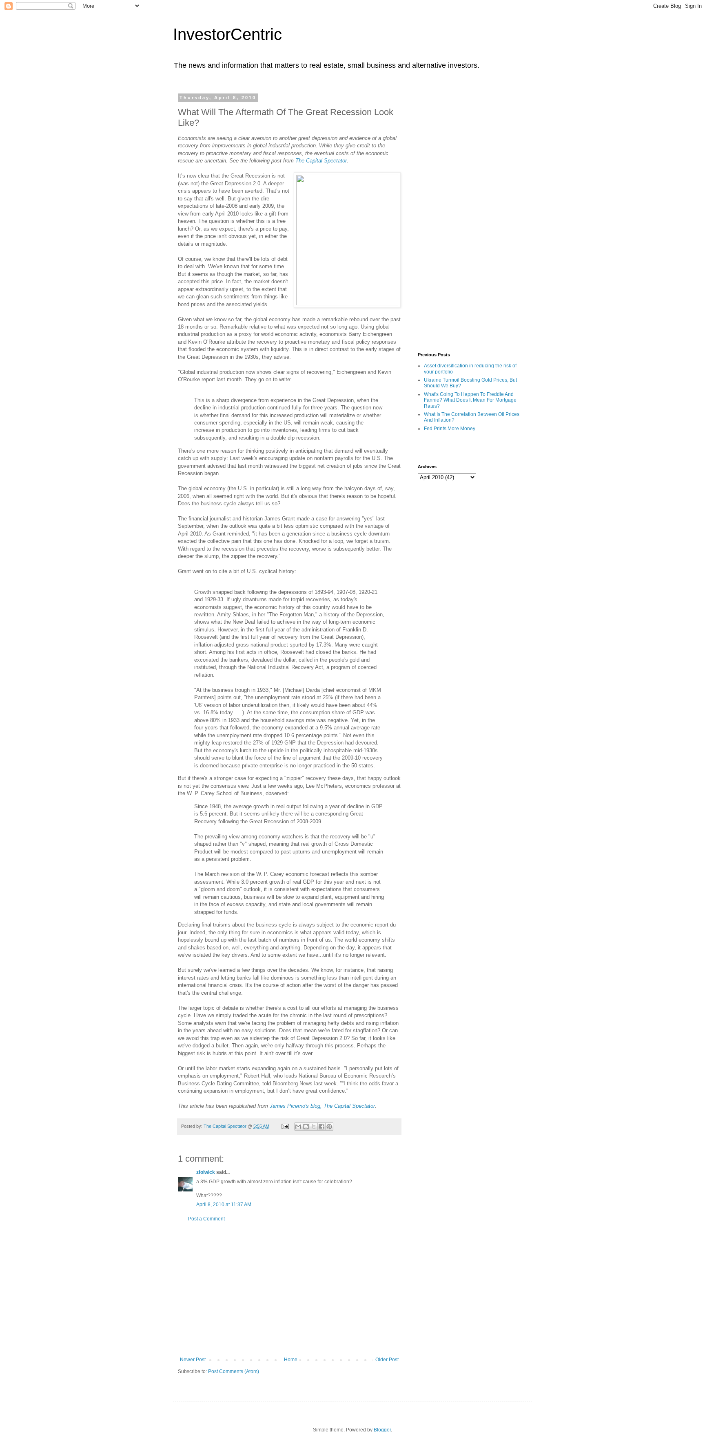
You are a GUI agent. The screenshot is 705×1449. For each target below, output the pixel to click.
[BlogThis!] (306, 1126)
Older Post (387, 1359)
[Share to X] (314, 1126)
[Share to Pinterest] (329, 1126)
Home (290, 1359)
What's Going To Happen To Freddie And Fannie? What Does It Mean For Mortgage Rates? (470, 400)
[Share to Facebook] (321, 1126)
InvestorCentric (227, 34)
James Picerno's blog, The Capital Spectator (322, 1106)
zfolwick (205, 1172)
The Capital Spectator (321, 161)
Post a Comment (206, 1219)
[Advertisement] (289, 1289)
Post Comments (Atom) (233, 1371)
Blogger (382, 1430)
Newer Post (193, 1359)
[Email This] (298, 1126)
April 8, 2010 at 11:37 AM (223, 1204)
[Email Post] (284, 1126)
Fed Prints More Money (449, 428)
